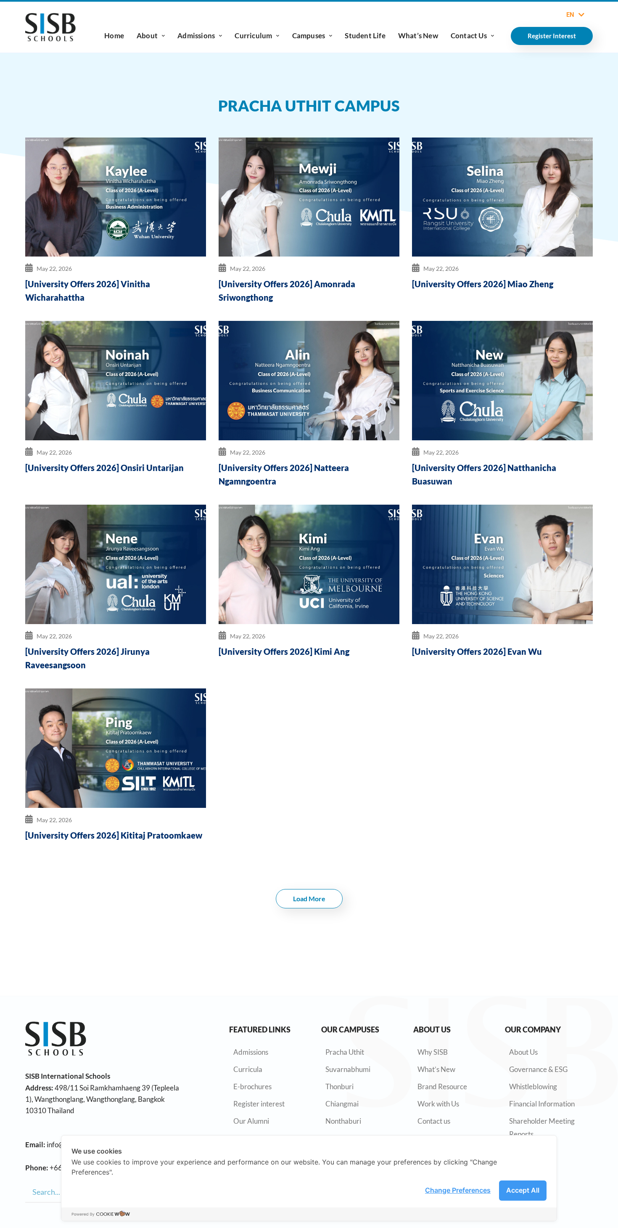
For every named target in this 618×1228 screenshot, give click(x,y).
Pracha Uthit (344, 1052)
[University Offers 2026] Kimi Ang (284, 651)
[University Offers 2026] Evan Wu (477, 651)
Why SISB (432, 1052)
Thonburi (339, 1086)
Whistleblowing (533, 1086)
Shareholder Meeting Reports (542, 1127)
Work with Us (438, 1103)
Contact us (433, 1121)
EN (570, 15)
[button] (309, 898)
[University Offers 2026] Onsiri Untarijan (104, 468)
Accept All (522, 1190)
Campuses (308, 35)
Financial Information (542, 1103)
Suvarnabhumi (347, 1069)
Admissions (196, 35)
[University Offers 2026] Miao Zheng (482, 284)
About (147, 35)
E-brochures (252, 1086)
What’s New (418, 35)
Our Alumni (251, 1121)
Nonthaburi (343, 1121)
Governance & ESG (538, 1069)
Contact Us (469, 35)
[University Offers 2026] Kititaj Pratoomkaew (113, 835)
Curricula (247, 1069)
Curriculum (253, 35)
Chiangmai (342, 1103)
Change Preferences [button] (458, 1190)
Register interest (259, 1103)
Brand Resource (442, 1086)
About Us (523, 1052)
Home (114, 35)
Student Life (365, 35)
